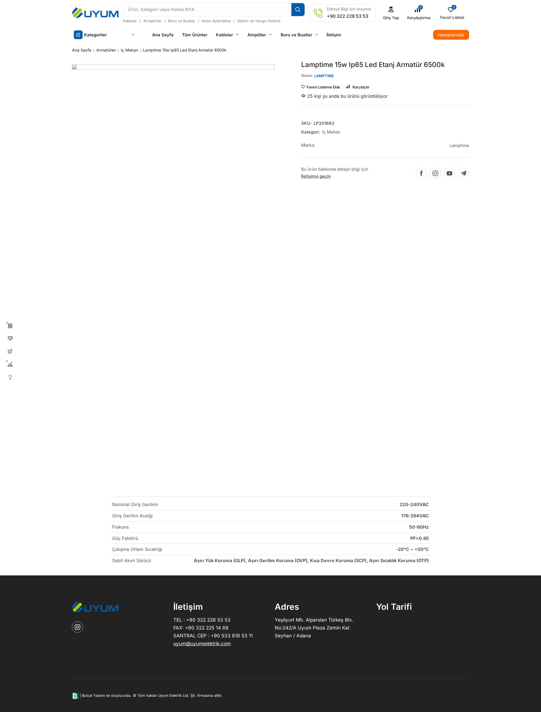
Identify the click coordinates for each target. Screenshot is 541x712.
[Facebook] (421, 173)
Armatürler (106, 50)
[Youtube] (449, 173)
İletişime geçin (316, 176)
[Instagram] (435, 173)
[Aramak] (298, 9)
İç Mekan (129, 50)
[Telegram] (463, 173)
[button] (391, 13)
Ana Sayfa (81, 50)
